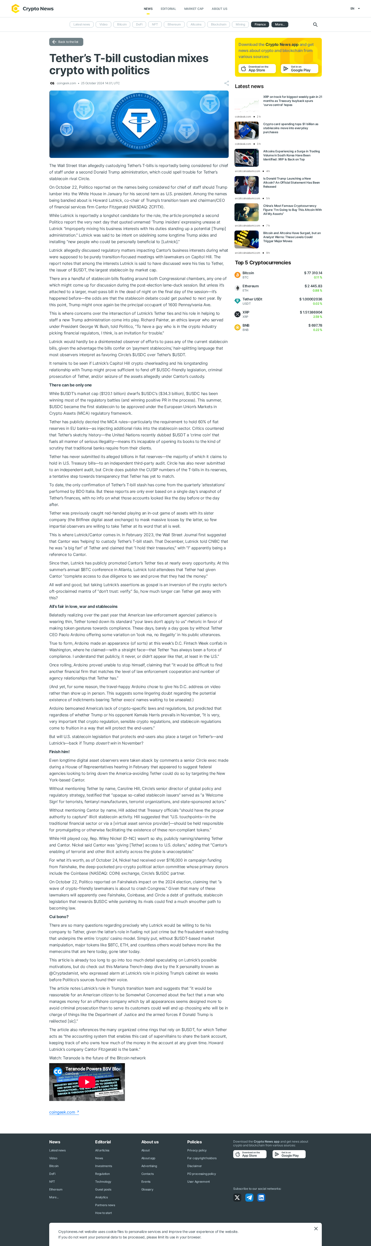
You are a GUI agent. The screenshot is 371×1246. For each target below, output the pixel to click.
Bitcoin (121, 24)
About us (219, 9)
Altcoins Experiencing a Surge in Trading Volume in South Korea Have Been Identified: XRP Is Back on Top (291, 155)
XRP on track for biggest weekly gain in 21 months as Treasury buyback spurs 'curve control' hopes (292, 101)
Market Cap (194, 9)
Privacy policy (197, 1150)
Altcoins (196, 24)
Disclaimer (194, 1166)
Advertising (149, 1166)
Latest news (81, 24)
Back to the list (68, 42)
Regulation (102, 1174)
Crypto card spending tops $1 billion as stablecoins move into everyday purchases (291, 128)
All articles (102, 1150)
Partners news (105, 1205)
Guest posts (103, 1189)
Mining (240, 24)
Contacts (147, 1174)
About (145, 1150)
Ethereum (174, 24)
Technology (103, 1181)
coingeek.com (62, 1112)
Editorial (168, 9)
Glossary (147, 1189)
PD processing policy (201, 1174)
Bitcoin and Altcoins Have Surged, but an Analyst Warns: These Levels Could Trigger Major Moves (292, 237)
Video (103, 24)
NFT (155, 24)
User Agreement (198, 1181)
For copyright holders (202, 1158)
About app (148, 1158)
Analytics (101, 1197)
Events (145, 1181)
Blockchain (218, 24)
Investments (103, 1166)
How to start (103, 1213)
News (148, 9)
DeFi (139, 24)
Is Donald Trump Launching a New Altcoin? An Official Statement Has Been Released (291, 182)
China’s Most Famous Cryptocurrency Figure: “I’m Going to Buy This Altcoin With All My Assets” (292, 210)
